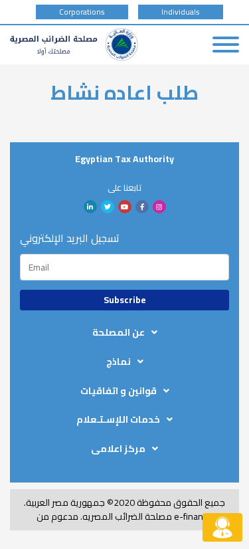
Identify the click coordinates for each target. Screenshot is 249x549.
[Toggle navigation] (225, 44)
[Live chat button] (222, 527)
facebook (142, 206)
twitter (107, 206)
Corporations (82, 12)
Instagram (159, 206)
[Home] (74, 44)
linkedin (90, 206)
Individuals (180, 12)
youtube (124, 206)
